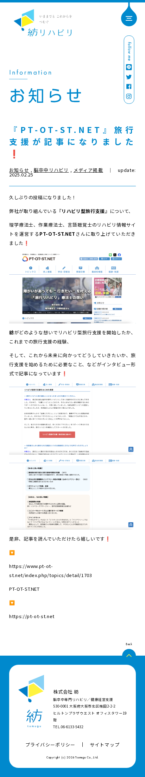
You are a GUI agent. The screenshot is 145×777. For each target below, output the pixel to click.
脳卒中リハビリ (51, 170)
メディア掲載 (88, 170)
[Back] (129, 656)
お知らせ (19, 170)
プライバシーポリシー (50, 744)
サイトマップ (105, 744)
